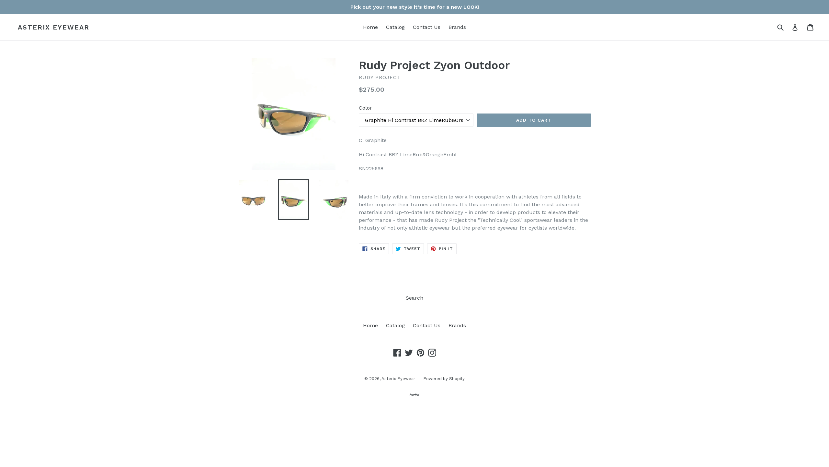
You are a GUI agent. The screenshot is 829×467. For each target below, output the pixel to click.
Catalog (395, 27)
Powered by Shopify (444, 378)
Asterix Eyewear (53, 27)
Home (370, 27)
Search (414, 298)
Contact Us (426, 27)
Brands (457, 27)
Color (365, 108)
